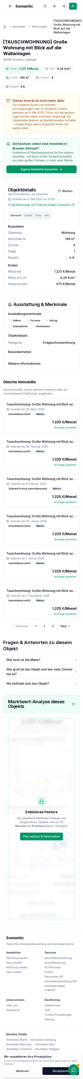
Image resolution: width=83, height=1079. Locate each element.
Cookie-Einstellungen (58, 1014)
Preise (49, 972)
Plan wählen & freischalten (41, 836)
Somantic (24, 6)
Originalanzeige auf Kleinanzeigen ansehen (39, 205)
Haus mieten (14, 972)
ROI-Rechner (53, 967)
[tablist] (29, 215)
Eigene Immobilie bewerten (39, 169)
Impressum (13, 1010)
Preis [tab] (39, 215)
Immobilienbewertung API (61, 981)
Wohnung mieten (17, 967)
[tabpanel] (41, 255)
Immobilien (19, 26)
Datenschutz (52, 1005)
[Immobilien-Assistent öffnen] (73, 1069)
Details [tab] (28, 215)
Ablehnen (22, 1071)
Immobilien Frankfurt (19, 1049)
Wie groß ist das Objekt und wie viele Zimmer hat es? (41, 671)
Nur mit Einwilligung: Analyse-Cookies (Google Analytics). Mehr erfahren (41, 1062)
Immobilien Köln (45, 1044)
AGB (47, 1010)
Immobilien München (19, 1044)
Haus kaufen (14, 962)
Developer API (54, 976)
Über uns (12, 1005)
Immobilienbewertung (58, 958)
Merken (67, 191)
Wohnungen (39, 26)
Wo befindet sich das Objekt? (41, 683)
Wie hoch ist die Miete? (41, 660)
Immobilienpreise (55, 962)
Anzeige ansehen (65, 427)
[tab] (47, 215)
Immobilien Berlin (16, 1039)
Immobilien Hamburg (43, 1039)
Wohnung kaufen (17, 958)
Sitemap (50, 1019)
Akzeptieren (61, 1071)
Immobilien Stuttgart (47, 1049)
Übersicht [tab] (15, 215)
